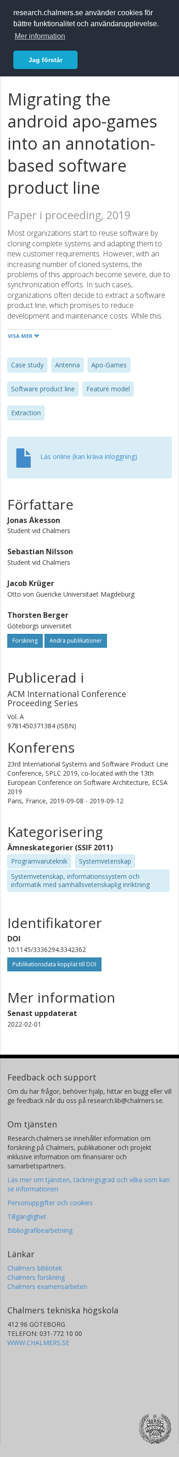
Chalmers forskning (36, 1277)
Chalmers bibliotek (34, 1268)
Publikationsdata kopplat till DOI (54, 964)
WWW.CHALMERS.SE (38, 1342)
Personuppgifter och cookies (50, 1202)
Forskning (25, 640)
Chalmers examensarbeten (47, 1286)
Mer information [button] (40, 36)
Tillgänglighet (26, 1216)
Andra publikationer (76, 640)
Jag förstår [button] (45, 60)
